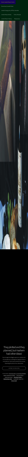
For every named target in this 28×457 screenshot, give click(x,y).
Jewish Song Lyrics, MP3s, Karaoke (10, 10)
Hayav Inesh (14, 380)
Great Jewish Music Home (7, 2)
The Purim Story (19, 375)
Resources (17, 19)
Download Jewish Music (7, 6)
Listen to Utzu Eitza (14, 368)
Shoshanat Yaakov (18, 377)
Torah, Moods (17, 14)
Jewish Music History (6, 19)
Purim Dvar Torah (8, 377)
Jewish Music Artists (6, 14)
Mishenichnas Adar (8, 379)
